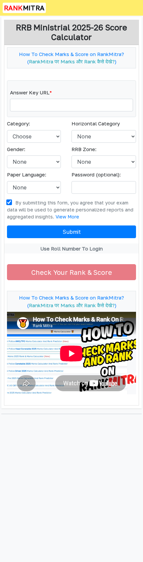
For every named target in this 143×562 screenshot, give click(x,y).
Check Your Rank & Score (71, 272)
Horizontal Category (96, 123)
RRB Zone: (84, 149)
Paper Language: (26, 174)
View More (67, 216)
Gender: (16, 149)
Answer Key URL (31, 92)
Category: (18, 123)
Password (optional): (96, 174)
